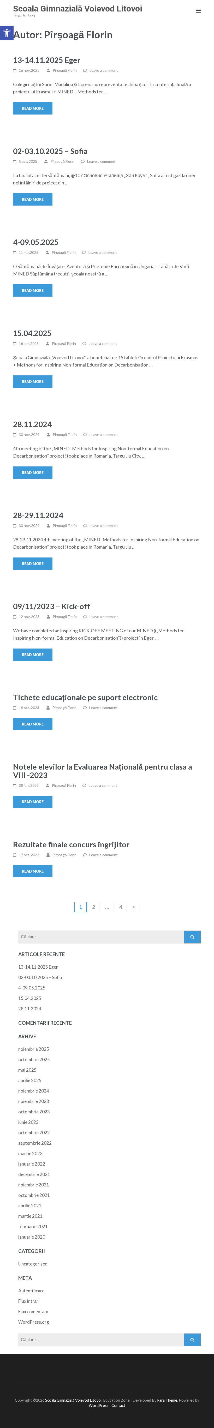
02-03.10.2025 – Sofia (50, 150)
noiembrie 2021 (33, 1184)
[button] (7, 33)
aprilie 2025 (29, 1080)
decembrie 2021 (34, 1174)
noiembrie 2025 (33, 1049)
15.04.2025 (32, 333)
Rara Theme (167, 1400)
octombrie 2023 (34, 1111)
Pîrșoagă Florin (65, 70)
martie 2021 (30, 1216)
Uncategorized (32, 1264)
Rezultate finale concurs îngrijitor (71, 844)
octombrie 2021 (34, 1195)
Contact (118, 1405)
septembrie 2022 (35, 1143)
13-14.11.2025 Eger (46, 59)
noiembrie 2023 (33, 1101)
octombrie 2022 (34, 1132)
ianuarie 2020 (31, 1237)
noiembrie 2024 (33, 1091)
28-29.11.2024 (38, 515)
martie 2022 (30, 1153)
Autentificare (31, 1290)
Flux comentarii (33, 1311)
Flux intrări (28, 1301)
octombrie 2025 (34, 1059)
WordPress (99, 1405)
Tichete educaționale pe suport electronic (85, 697)
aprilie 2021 (29, 1205)
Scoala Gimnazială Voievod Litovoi (77, 9)
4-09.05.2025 (36, 242)
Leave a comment (104, 70)
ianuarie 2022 (31, 1164)
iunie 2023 (28, 1122)
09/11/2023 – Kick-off (51, 606)
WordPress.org (33, 1322)
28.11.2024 (32, 424)
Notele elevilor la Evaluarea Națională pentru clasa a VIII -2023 (102, 770)
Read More (33, 108)
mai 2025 (27, 1070)
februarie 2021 (33, 1226)
